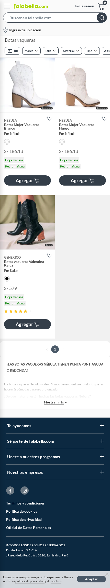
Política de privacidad (24, 519)
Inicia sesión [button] (84, 6)
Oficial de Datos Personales (28, 527)
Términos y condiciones (25, 503)
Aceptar (91, 579)
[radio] (6, 311)
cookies (56, 581)
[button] (55, 18)
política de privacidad (30, 581)
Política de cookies (21, 511)
